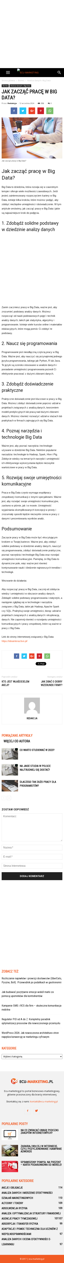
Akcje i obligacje (12, 1187)
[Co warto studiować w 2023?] (10, 754)
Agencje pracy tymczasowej (19, 1218)
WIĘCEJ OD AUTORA (17, 741)
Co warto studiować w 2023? (37, 750)
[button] (59, 72)
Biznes (5, 86)
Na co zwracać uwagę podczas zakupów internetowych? (40, 1131)
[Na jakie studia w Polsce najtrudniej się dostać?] (10, 770)
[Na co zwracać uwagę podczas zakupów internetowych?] (10, 1134)
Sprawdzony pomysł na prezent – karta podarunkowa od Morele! (41, 1163)
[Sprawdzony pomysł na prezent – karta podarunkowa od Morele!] (10, 1166)
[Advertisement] (32, 34)
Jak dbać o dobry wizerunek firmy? (51, 683)
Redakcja (12, 103)
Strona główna (8, 80)
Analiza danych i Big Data (20, 86)
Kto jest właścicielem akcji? (15, 683)
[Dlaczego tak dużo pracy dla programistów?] (10, 785)
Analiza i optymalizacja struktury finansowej (31, 1213)
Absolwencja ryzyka (14, 1208)
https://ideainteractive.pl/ (14, 641)
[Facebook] (27, 1111)
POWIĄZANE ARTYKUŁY (17, 735)
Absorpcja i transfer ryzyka (20, 1223)
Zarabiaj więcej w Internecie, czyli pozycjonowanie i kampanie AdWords (41, 1149)
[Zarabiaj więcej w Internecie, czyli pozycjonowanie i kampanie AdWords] (10, 1151)
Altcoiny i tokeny (12, 1203)
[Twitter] (36, 1111)
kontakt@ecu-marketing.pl (44, 1101)
